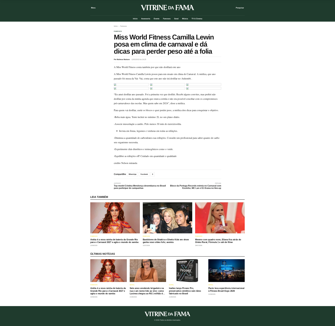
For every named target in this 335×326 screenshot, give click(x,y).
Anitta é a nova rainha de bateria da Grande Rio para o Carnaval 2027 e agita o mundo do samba (114, 240)
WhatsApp (132, 174)
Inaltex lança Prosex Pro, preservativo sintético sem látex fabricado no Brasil (185, 291)
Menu (93, 8)
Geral (176, 19)
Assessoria (145, 19)
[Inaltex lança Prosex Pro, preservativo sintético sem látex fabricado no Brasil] (187, 270)
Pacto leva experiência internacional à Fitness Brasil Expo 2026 (226, 289)
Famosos (167, 19)
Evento (156, 19)
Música (185, 19)
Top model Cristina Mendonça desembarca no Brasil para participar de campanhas (140, 187)
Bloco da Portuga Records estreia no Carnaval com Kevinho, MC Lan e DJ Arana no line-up (195, 187)
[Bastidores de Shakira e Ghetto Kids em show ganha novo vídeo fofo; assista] (167, 217)
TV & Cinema (197, 19)
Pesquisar (240, 8)
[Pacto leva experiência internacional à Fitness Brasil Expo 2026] (226, 270)
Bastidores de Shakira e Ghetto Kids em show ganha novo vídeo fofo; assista (166, 240)
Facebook (144, 174)
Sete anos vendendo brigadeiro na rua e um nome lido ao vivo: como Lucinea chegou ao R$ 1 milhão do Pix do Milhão (147, 292)
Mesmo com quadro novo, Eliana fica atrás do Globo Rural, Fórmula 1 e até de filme (218, 240)
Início (135, 19)
